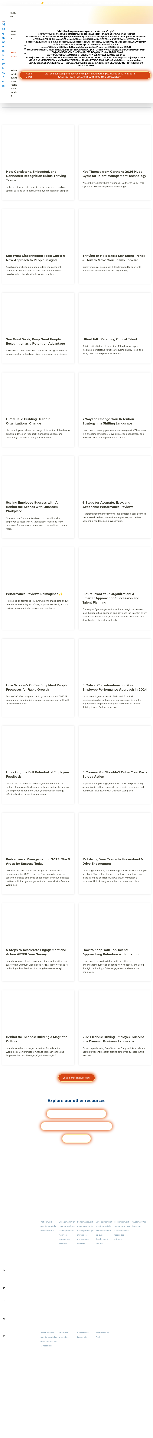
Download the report (116, 2)
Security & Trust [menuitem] (83, 1356)
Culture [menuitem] (67, 1359)
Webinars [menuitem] (48, 1377)
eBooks (76, 1126)
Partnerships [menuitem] (64, 1405)
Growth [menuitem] (104, 1257)
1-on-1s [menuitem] (85, 1316)
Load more (76, 1077)
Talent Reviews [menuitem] (102, 1270)
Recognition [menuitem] (122, 1230)
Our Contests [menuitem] (101, 1341)
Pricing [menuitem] (48, 1253)
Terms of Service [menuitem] (84, 1351)
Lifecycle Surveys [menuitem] (66, 1257)
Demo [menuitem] (48, 1239)
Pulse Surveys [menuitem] (65, 1262)
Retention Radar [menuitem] (65, 1272)
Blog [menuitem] (48, 1354)
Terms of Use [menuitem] (82, 1346)
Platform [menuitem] (48, 1226)
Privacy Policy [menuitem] (83, 1341)
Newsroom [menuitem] (67, 1396)
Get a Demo (80, 75)
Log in (85, 48)
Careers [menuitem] (67, 1346)
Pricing (14, 83)
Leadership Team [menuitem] (66, 1387)
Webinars (76, 1113)
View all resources (76, 1138)
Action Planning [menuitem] (65, 1267)
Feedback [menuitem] (85, 1284)
